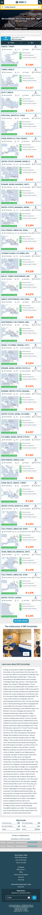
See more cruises (21, 621)
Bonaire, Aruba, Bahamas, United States (16, 184)
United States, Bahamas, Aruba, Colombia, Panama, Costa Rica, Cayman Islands (16, 207)
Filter (12, 43)
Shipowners (11, 842)
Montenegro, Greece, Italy (12, 460)
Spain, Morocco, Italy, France (14, 138)
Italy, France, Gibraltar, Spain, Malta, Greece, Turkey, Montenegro (16, 230)
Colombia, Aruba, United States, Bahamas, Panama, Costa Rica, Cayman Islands (16, 437)
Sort (32, 43)
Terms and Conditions (21, 874)
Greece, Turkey (7, 47)
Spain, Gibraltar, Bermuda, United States (16, 552)
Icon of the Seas (21, 860)
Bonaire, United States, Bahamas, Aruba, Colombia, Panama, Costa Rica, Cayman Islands (16, 391)
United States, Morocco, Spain (15, 506)
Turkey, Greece (7, 69)
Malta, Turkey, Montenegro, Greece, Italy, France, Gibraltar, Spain (16, 276)
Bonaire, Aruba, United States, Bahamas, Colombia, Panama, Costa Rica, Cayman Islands (16, 368)
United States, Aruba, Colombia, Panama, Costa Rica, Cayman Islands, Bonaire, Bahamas (16, 414)
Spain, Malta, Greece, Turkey (13, 483)
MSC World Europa (21, 857)
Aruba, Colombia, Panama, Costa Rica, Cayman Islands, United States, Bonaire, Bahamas (16, 345)
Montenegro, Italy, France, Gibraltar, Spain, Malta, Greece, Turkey (16, 322)
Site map (21, 880)
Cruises (3, 842)
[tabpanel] (21, 643)
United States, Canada (11, 598)
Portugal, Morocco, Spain (13, 115)
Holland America (21, 842)
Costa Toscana (21, 862)
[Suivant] (37, 643)
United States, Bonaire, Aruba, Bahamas (16, 161)
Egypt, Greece (7, 92)
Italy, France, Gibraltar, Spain (14, 529)
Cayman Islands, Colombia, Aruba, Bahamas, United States (16, 253)
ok (34, 897)
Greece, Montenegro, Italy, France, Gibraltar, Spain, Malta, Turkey (16, 299)
